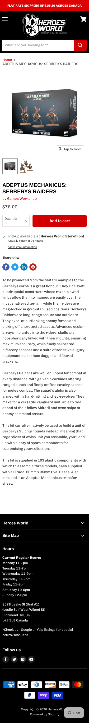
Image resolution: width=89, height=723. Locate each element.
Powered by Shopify (44, 714)
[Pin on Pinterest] (33, 267)
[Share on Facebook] (5, 267)
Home (7, 60)
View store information (22, 247)
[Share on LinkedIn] (24, 267)
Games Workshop (22, 198)
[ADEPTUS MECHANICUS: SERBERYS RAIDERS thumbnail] (10, 166)
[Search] (80, 45)
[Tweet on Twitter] (15, 267)
